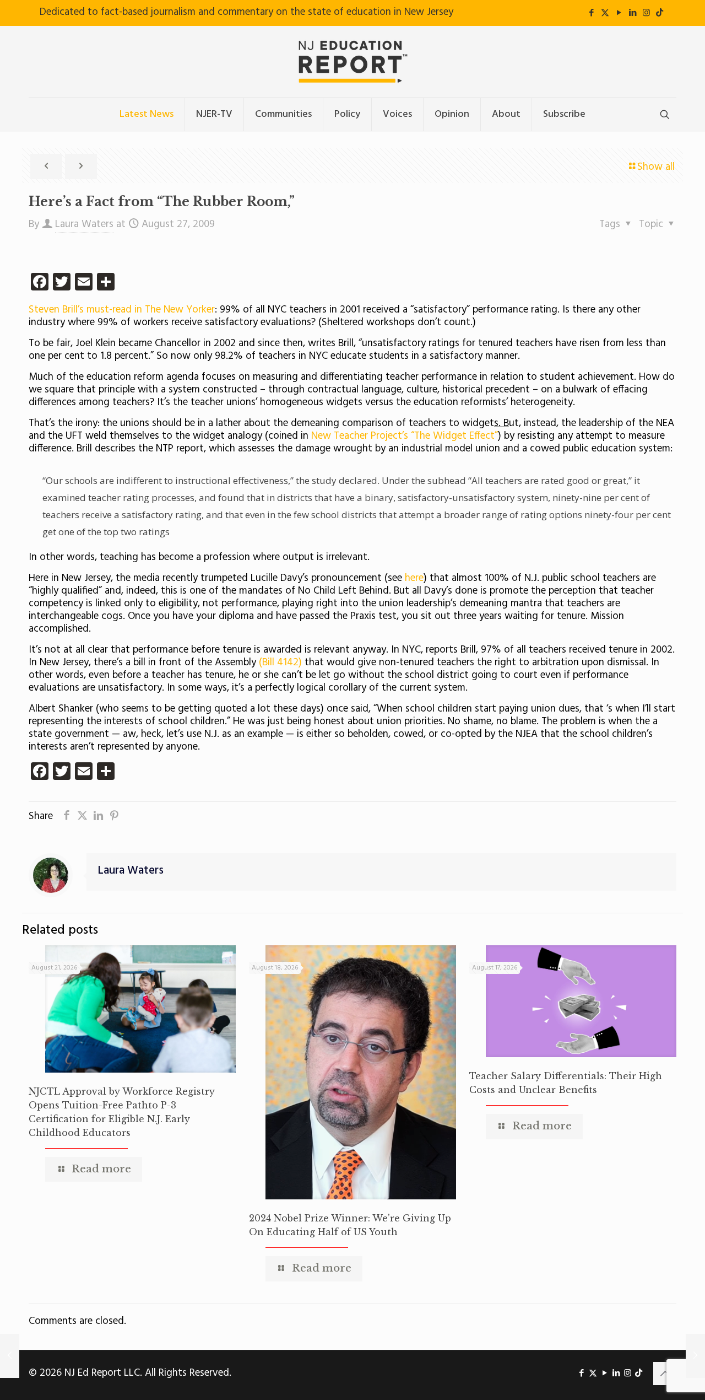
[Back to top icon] (664, 1373)
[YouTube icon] (619, 13)
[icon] (659, 13)
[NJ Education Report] (352, 62)
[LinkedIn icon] (632, 13)
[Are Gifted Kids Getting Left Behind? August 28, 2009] (695, 1356)
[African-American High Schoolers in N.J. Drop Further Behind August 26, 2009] (9, 1356)
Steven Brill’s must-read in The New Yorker (122, 309)
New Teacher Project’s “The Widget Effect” (404, 436)
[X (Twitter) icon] (605, 13)
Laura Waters (84, 224)
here (414, 578)
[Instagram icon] (646, 13)
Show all (656, 167)
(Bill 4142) (280, 662)
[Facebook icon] (591, 13)
